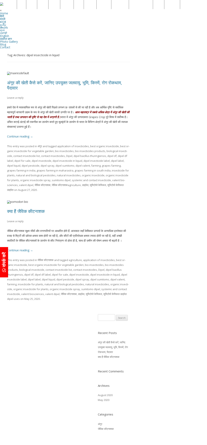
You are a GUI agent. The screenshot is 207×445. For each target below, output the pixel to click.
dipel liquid (13, 165)
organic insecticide (93, 175)
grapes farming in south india (93, 170)
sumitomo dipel (61, 180)
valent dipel (26, 185)
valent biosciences (32, 294)
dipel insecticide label (96, 161)
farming (96, 165)
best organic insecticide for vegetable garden (56, 265)
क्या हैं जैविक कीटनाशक (26, 211)
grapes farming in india (21, 170)
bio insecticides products (90, 151)
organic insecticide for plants (31, 289)
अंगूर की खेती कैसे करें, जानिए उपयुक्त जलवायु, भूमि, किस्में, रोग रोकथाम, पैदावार (64, 85)
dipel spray (47, 165)
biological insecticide (31, 270)
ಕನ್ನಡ (43, 4)
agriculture (75, 260)
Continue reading (20, 136)
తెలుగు (67, 4)
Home (10, 4)
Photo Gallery (141, 4)
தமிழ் (54, 4)
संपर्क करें (4, 260)
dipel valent (83, 165)
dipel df (112, 156)
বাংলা (79, 4)
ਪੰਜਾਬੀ (90, 4)
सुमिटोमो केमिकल (98, 185)
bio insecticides (64, 151)
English (104, 4)
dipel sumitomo (65, 165)
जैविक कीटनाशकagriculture (66, 185)
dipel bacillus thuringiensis (90, 156)
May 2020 (103, 400)
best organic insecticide (104, 146)
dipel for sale (22, 161)
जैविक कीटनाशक (43, 185)
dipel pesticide (30, 165)
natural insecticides (69, 175)
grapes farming (111, 165)
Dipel (69, 156)
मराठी (32, 4)
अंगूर (40, 146)
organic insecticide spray (35, 180)
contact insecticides (53, 156)
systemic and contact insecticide (91, 180)
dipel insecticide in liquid (67, 161)
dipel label (117, 161)
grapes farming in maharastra (55, 170)
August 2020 (105, 395)
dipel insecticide (41, 161)
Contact (172, 4)
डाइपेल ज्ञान (120, 4)
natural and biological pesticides (36, 175)
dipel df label (43, 274)
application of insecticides (73, 146)
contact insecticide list (26, 156)
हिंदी (22, 4)
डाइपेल (85, 185)
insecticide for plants (30, 284)
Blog (159, 4)
